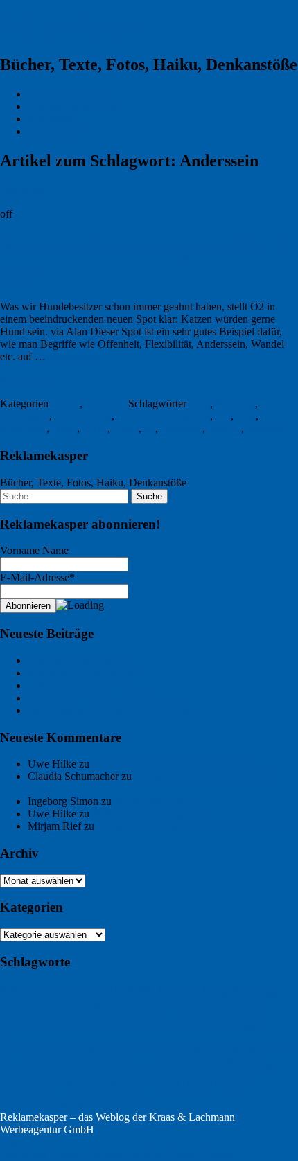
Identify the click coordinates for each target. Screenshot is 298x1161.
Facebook (197, 1007)
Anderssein (24, 416)
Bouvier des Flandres (163, 416)
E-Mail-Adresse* (37, 577)
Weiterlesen (81, 356)
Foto (248, 1005)
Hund (64, 428)
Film (225, 1008)
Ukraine (235, 1085)
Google (246, 1026)
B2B (10, 991)
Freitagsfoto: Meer (154, 801)
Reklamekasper (74, 27)
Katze (126, 428)
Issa (247, 1048)
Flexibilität (23, 428)
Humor (89, 1048)
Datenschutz (55, 131)
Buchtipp (255, 990)
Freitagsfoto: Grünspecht (82, 673)
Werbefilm (75, 1104)
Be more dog (83, 416)
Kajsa (94, 428)
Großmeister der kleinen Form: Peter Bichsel (194, 826)
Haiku (25, 1044)
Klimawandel (22, 1065)
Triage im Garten (65, 685)
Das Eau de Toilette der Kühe (92, 698)
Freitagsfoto (104, 1023)
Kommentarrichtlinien (75, 106)
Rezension (85, 1084)
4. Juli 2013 (25, 380)
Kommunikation (78, 1064)
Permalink (22, 190)
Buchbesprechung (183, 991)
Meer (248, 1064)
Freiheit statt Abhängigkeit (149, 813)
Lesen (152, 1064)
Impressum (52, 119)
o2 (149, 428)
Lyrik (221, 1063)
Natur (270, 1065)
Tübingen (182, 1081)
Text (135, 1085)
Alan (199, 403)
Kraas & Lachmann (71, 94)
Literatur (185, 1064)
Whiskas (265, 428)
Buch (122, 991)
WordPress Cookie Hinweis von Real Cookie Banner (116, 1154)
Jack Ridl (277, 1047)
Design (43, 1008)
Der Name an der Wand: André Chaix (110, 710)
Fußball (153, 1026)
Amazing (235, 403)
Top (8, 1142)
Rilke (116, 1085)
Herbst (64, 1048)
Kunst (126, 1064)
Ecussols (74, 1008)
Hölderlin (153, 1047)
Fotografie (33, 1023)
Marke (65, 403)
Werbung (105, 403)
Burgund (14, 1008)
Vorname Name (34, 550)
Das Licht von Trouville (80, 660)
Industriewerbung (209, 1048)
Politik (10, 1085)
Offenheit (181, 428)
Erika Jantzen (154, 1008)
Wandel (224, 428)
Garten (184, 1025)
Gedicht (216, 1025)
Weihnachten (28, 1103)
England (112, 1007)
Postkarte (43, 1084)
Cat (223, 416)
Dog (246, 416)
